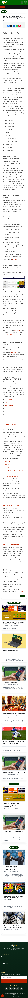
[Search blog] (22, 2)
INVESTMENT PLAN (10, 476)
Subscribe (14, 981)
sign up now (20, 591)
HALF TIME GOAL (9, 418)
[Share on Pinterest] (19, 26)
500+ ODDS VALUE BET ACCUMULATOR (14, 470)
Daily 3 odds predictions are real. (9, 628)
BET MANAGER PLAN (11, 505)
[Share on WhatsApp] (17, 26)
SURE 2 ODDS (8, 461)
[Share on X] (11, 26)
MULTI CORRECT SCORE (10, 424)
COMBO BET (7, 415)
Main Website (4, 967)
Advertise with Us (5, 963)
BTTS (6, 403)
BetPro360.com (15, 259)
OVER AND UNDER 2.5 (10, 406)
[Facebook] (6, 988)
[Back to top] (2, 995)
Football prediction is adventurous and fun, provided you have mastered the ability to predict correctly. (13, 778)
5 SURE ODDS (8, 467)
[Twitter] (10, 988)
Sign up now (17, 330)
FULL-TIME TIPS (9, 400)
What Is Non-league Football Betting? (12, 932)
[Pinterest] (21, 988)
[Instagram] (14, 988)
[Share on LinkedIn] (14, 26)
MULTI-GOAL (8, 409)
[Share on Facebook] (8, 26)
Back (4, 11)
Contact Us (3, 956)
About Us (3, 960)
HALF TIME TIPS (8, 421)
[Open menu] (25, 2)
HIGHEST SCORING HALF (11, 412)
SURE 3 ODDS (8, 464)
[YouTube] (17, 988)
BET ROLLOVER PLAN (11, 544)
